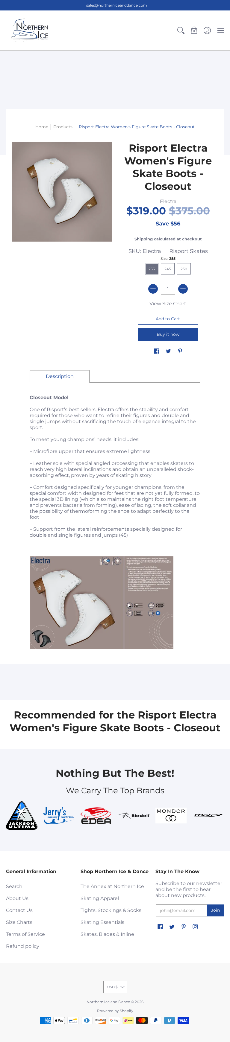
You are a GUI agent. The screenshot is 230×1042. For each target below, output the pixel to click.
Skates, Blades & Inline (107, 934)
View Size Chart (167, 303)
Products (62, 126)
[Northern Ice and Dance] (30, 30)
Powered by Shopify (115, 1011)
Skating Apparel (100, 898)
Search (14, 886)
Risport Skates (188, 251)
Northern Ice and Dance (108, 1002)
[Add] (183, 289)
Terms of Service (25, 934)
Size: (168, 258)
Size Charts (19, 922)
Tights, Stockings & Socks (111, 910)
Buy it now (168, 334)
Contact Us (19, 910)
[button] (180, 30)
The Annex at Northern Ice (112, 886)
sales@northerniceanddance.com (116, 5)
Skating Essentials (102, 922)
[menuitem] (180, 30)
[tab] (60, 376)
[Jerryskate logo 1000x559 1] (59, 815)
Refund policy (22, 946)
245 (167, 269)
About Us (17, 898)
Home (41, 126)
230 (184, 269)
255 (152, 269)
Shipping (143, 239)
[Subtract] (153, 289)
